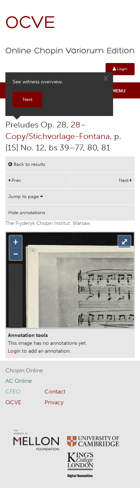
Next (124, 180)
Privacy (54, 402)
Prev (15, 180)
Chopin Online (24, 370)
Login (121, 69)
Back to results (28, 164)
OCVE (30, 23)
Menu (119, 90)
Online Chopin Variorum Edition (70, 51)
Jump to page (24, 196)
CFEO (12, 391)
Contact (55, 391)
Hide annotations (26, 212)
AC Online (18, 380)
